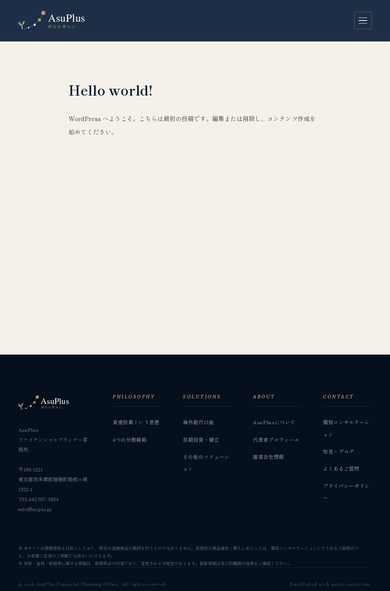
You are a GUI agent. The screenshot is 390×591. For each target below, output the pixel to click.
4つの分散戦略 (130, 439)
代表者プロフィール (276, 439)
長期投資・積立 (201, 439)
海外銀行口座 (198, 422)
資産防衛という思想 (136, 422)
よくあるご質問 (341, 468)
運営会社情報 (268, 456)
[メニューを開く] (363, 20)
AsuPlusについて (274, 422)
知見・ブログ (338, 451)
